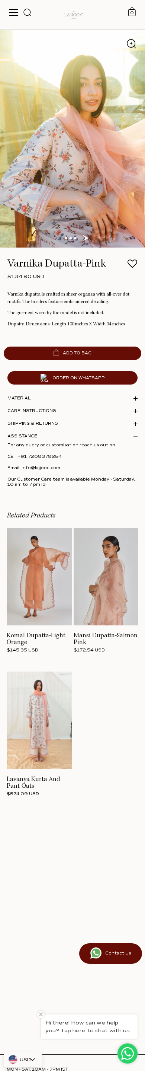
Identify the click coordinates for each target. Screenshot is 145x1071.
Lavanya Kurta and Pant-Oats (33, 783)
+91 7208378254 (40, 456)
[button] (132, 266)
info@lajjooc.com (41, 467)
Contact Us (118, 953)
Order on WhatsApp (78, 378)
